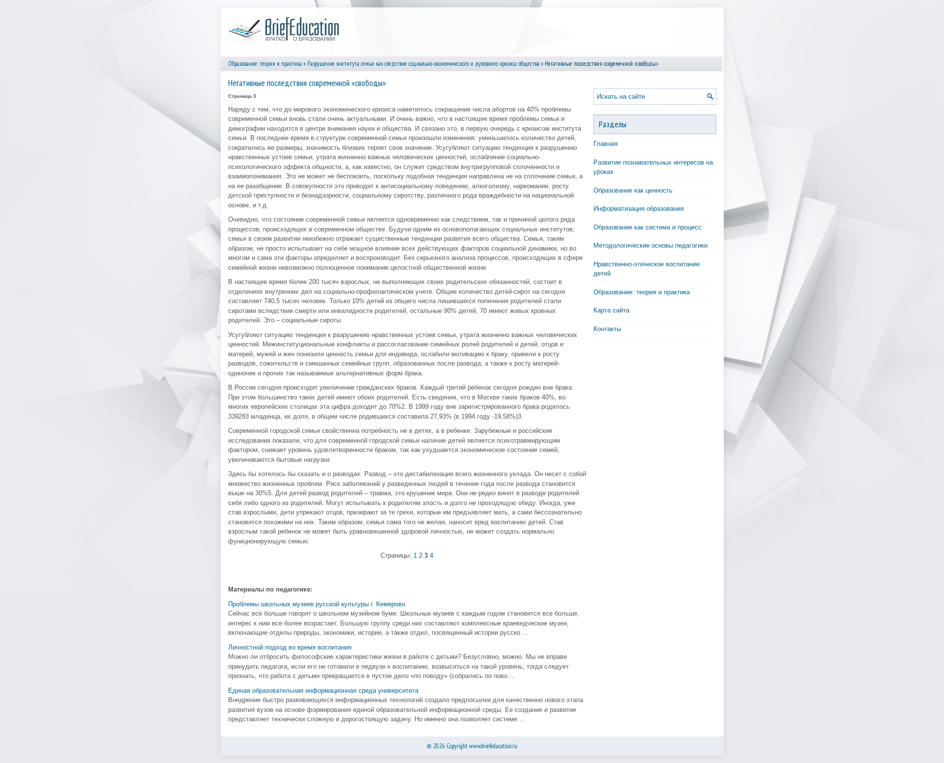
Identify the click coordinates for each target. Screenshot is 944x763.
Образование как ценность (633, 190)
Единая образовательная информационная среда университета (323, 690)
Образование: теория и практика (265, 63)
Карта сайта (611, 310)
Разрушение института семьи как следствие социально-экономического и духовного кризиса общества (423, 63)
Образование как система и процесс (647, 227)
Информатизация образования (638, 208)
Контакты (607, 329)
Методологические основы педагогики (650, 245)
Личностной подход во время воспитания (290, 647)
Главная (605, 143)
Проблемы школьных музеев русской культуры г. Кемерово (316, 604)
